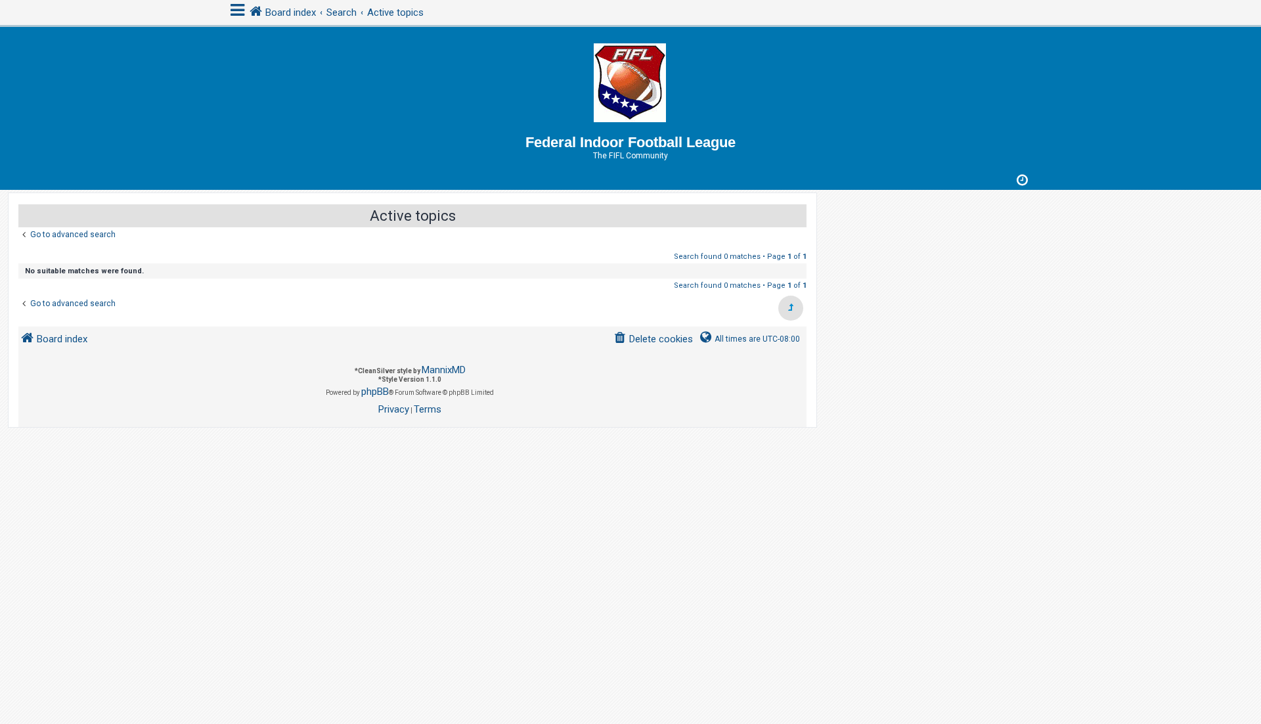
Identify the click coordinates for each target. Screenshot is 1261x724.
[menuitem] (653, 339)
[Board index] (630, 80)
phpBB (375, 391)
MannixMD (444, 370)
